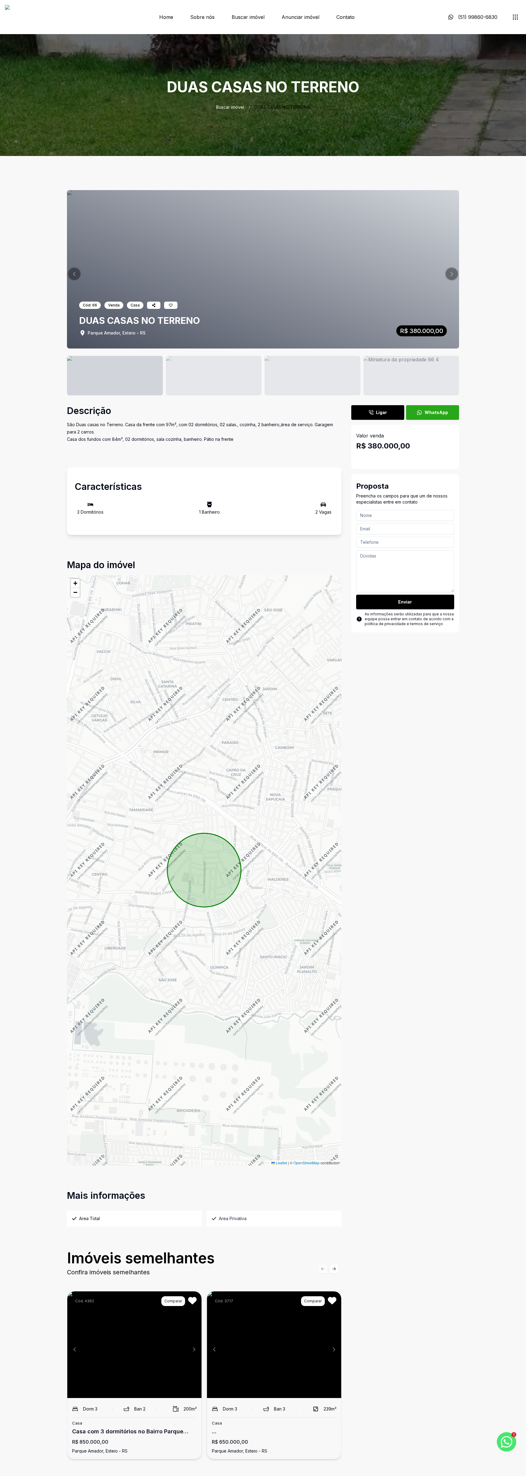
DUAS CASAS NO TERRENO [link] (282, 107)
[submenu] (515, 17)
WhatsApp (436, 412)
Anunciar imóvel (300, 17)
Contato (345, 17)
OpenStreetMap (306, 1162)
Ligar (381, 412)
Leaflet (281, 1162)
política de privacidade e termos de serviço (404, 623)
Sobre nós (202, 17)
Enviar (405, 601)
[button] (74, 274)
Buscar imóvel (248, 17)
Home (166, 17)
